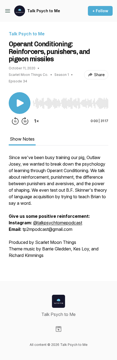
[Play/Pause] (19, 103)
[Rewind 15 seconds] (15, 121)
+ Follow (100, 10)
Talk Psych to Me (43, 10)
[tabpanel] (58, 209)
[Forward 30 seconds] (25, 121)
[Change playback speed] (36, 121)
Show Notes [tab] (22, 139)
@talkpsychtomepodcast (57, 222)
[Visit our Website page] (58, 329)
